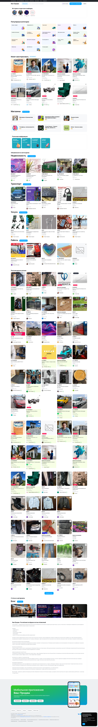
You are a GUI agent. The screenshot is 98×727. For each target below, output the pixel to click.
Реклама (24, 710)
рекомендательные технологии (25, 716)
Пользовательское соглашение (44, 719)
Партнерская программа (22, 721)
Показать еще (49, 593)
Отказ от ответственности (15, 719)
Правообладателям (14, 721)
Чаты (41, 0)
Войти (85, 3)
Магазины (27, 0)
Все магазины (26, 111)
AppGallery (33, 700)
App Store (25, 700)
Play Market (17, 700)
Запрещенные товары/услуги (54, 719)
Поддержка (45, 0)
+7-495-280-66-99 (19, 714)
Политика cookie (30, 721)
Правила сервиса (23, 719)
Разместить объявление (76, 3)
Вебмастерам (35, 710)
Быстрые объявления (20, 0)
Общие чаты (19, 710)
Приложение (37, 0)
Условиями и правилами (47, 716)
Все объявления (13, 0)
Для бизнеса (32, 0)
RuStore (40, 700)
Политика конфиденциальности (32, 719)
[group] (16, 143)
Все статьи (20, 601)
